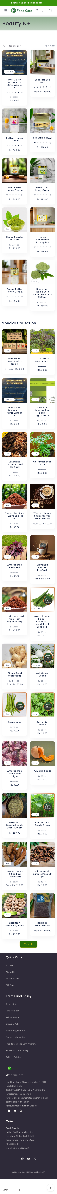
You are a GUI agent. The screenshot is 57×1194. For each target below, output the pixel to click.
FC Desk (9, 965)
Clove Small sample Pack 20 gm (42, 874)
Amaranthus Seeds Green (42, 823)
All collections (12, 978)
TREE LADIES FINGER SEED (42, 360)
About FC (10, 972)
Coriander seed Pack (42, 463)
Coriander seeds (42, 723)
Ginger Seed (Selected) (14, 674)
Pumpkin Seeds (42, 771)
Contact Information (15, 1037)
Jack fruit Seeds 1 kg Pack (14, 924)
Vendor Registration (15, 1030)
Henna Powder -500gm (14, 238)
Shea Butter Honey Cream (15, 188)
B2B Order (10, 985)
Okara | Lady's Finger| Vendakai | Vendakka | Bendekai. (42, 621)
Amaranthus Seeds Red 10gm (14, 774)
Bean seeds (14, 722)
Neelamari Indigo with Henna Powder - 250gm (42, 293)
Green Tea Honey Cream (42, 188)
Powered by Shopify (37, 1172)
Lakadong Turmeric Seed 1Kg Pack (14, 464)
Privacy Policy (12, 1010)
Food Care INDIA (24, 1172)
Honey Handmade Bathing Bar (42, 240)
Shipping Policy (13, 1024)
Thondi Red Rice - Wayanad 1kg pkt (14, 516)
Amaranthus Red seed (14, 566)
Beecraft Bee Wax (42, 81)
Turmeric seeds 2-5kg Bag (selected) (15, 874)
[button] (6, 10)
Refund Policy (12, 1017)
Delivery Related (13, 1057)
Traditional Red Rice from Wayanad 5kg (14, 619)
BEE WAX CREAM (42, 138)
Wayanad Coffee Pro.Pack (42, 567)
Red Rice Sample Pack (42, 924)
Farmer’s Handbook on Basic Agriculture (42, 411)
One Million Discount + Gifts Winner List (14, 83)
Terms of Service (13, 1004)
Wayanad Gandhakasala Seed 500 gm (14, 825)
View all (28, 944)
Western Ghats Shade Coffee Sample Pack (42, 516)
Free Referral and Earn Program (21, 1043)
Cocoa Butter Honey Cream (15, 290)
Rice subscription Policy (17, 1050)
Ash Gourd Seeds (42, 674)
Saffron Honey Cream (14, 139)
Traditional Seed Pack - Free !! (15, 361)
